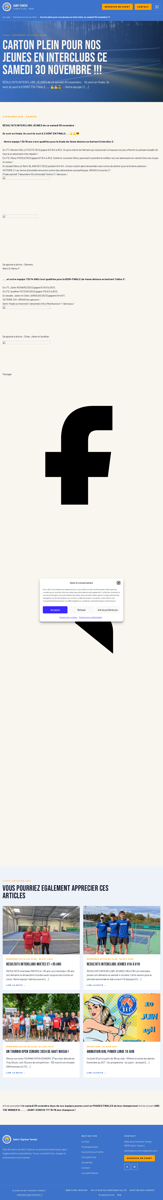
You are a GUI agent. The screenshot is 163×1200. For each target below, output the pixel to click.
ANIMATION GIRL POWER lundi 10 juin (110, 1051)
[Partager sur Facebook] (81, 533)
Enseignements (90, 1146)
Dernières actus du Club (25, 17)
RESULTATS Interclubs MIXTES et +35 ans (33, 964)
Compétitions (89, 1157)
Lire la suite (16, 985)
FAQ (119, 1195)
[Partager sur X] (81, 851)
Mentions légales (77, 1190)
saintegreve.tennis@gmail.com (140, 1150)
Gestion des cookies (68, 617)
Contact (143, 7)
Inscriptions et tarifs (92, 1151)
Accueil (6, 17)
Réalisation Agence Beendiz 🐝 (30, 1194)
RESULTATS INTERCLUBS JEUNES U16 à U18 (113, 964)
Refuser (81, 609)
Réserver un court (117, 7)
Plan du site (106, 1195)
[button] (118, 582)
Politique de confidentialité (90, 617)
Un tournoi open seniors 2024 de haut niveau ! (37, 1051)
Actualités (87, 1162)
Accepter (55, 609)
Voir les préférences (108, 609)
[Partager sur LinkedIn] (81, 692)
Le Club (85, 1141)
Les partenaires (90, 1172)
